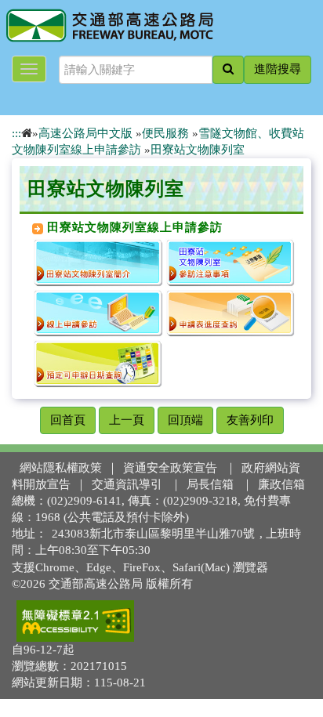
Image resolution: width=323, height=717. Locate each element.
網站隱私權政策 (61, 468)
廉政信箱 (281, 484)
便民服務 (165, 133)
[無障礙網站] (75, 619)
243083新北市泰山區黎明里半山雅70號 (153, 533)
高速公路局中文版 (85, 133)
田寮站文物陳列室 (198, 149)
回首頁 (67, 420)
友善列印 (250, 420)
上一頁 (126, 420)
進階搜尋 (277, 69)
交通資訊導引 (127, 484)
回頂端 (185, 420)
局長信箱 (210, 484)
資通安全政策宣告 (170, 468)
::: (16, 133)
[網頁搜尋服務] (228, 70)
